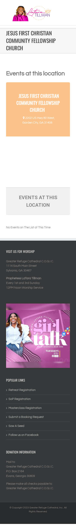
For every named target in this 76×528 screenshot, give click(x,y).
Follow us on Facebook (24, 434)
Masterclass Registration (25, 408)
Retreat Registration (22, 390)
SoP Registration (20, 399)
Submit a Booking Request (26, 417)
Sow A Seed (16, 426)
